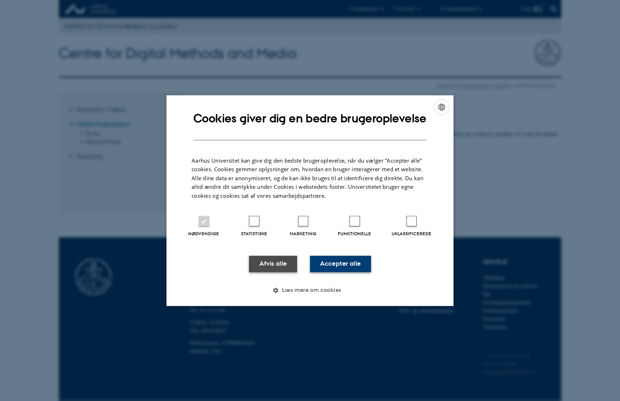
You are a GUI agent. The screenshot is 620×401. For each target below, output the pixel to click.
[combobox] (441, 107)
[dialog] (310, 200)
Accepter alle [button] (340, 264)
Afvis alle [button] (273, 264)
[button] (309, 290)
